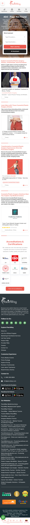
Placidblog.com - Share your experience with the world (14, 437)
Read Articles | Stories (7, 369)
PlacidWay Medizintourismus (9, 404)
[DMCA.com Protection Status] (25, 494)
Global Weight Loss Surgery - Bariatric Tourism (14, 467)
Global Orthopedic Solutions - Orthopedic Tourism (13, 483)
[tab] (4, 235)
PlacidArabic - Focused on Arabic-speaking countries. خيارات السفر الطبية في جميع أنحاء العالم (14, 450)
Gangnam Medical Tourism (8, 418)
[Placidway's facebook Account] (2, 322)
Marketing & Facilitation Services (10, 335)
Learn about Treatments (8, 367)
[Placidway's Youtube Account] (11, 322)
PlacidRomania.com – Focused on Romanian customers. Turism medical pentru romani (14, 425)
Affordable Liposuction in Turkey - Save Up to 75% (15, 178)
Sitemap (3, 350)
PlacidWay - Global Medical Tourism (11, 411)
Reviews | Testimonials (7, 365)
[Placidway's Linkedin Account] (24, 322)
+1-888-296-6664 (9, 377)
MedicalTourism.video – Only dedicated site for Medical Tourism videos (15, 458)
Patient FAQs (5, 340)
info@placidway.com (10, 381)
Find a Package (5, 360)
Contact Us (4, 347)
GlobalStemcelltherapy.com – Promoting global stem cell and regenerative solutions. (14, 464)
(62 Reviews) (13, 227)
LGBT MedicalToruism (7, 477)
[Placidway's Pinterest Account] (15, 322)
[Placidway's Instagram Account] (20, 322)
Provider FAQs (5, 343)
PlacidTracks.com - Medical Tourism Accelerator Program (11, 421)
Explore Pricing (5, 362)
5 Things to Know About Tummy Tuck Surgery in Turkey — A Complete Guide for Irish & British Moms (14, 133)
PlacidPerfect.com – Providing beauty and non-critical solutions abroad (15, 446)
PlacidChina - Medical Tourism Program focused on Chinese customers (12, 429)
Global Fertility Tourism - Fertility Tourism (13, 470)
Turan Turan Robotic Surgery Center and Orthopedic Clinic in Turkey (14, 224)
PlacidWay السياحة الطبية (8, 416)
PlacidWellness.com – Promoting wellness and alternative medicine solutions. (14, 441)
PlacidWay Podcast (6, 409)
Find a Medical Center (7, 357)
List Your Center (6, 338)
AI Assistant (15, 51)
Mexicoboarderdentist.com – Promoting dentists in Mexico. (12, 454)
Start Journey (15, 46)
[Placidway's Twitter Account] (7, 322)
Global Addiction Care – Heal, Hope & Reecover (15, 475)
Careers (3, 345)
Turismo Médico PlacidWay (9, 413)
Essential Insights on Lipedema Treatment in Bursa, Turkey (15, 90)
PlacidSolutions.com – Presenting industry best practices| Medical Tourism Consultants (15, 433)
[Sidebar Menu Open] (2, 3)
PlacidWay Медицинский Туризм (11, 406)
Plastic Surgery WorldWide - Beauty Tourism (14, 461)
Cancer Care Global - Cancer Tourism (12, 479)
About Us (3, 331)
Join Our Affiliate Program (8, 333)
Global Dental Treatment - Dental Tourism (13, 472)
